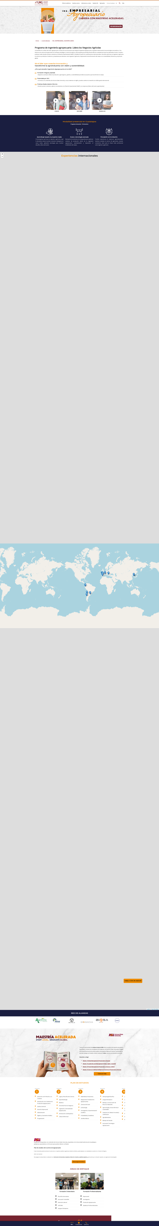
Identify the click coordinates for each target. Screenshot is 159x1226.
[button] (108, 573)
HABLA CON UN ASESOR (133, 980)
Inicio (37, 41)
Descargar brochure (79, 1161)
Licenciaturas (46, 41)
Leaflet (148, 1009)
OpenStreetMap (155, 1009)
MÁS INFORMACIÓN (116, 26)
